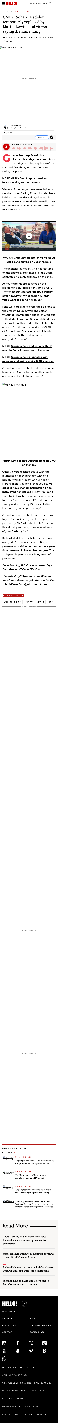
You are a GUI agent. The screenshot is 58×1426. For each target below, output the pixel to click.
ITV (51, 602)
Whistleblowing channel (16, 1383)
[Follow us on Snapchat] (22, 1351)
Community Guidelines (15, 1375)
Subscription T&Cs (40, 1325)
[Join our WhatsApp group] (9, 1358)
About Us (7, 1318)
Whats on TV (12, 602)
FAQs (33, 1318)
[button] (29, 236)
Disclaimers (9, 1367)
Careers (7, 1414)
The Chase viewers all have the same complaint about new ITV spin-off (31, 1176)
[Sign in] (50, 3)
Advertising (9, 1325)
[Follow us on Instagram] (9, 1343)
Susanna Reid (23, 201)
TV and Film (21, 11)
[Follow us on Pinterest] (35, 1351)
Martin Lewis (41, 167)
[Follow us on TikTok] (49, 1343)
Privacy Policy (42, 1383)
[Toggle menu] (3, 3)
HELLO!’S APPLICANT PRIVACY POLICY (21, 1407)
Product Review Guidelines (30, 1414)
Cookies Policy (27, 1367)
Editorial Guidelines (14, 1399)
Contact (7, 1332)
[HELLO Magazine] (11, 3)
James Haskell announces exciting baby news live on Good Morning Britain (28, 1255)
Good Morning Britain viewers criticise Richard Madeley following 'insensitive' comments (25, 1240)
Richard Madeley (23, 159)
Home (6, 11)
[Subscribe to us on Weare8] (49, 1351)
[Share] (51, 137)
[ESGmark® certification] (22, 1303)
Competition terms (40, 1391)
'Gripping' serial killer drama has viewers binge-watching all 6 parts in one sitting (33, 1191)
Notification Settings (14, 1391)
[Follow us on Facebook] (22, 1343)
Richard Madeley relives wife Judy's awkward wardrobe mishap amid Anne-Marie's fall (28, 1268)
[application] (29, 236)
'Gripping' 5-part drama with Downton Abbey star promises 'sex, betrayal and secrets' (34, 1162)
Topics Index (37, 1332)
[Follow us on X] (35, 1343)
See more (7, 1153)
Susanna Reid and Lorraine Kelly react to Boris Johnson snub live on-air (26, 1282)
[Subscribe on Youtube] (9, 1351)
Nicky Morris (16, 126)
